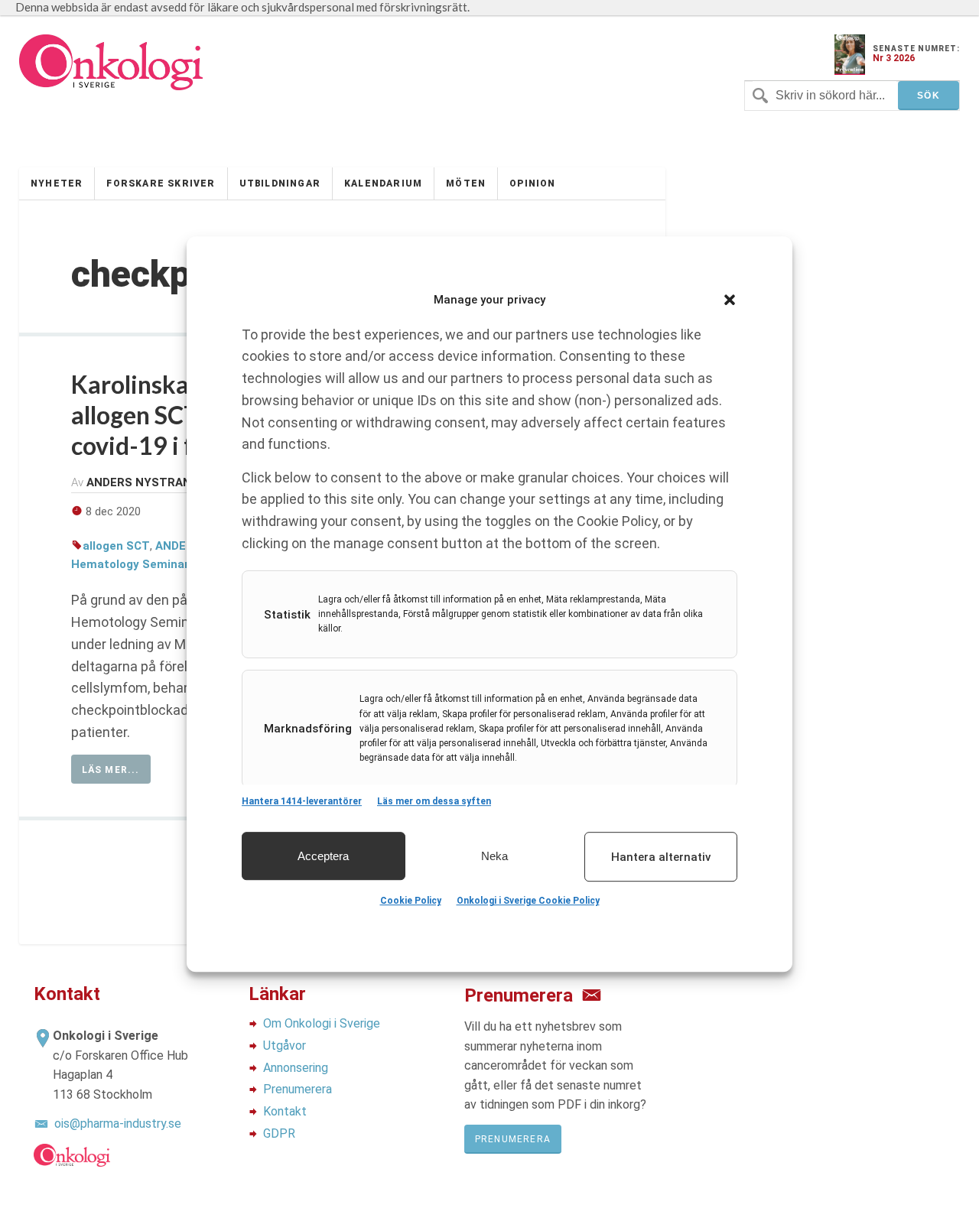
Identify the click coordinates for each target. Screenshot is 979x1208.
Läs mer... (111, 770)
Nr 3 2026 (894, 58)
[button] (729, 299)
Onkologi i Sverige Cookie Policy (528, 900)
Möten (466, 183)
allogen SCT (116, 546)
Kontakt (285, 1111)
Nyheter (57, 183)
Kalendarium (383, 183)
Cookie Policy (410, 900)
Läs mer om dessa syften (434, 801)
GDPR (279, 1133)
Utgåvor (284, 1045)
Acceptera (323, 855)
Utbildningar (279, 183)
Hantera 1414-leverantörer (302, 801)
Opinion (532, 183)
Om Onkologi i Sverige (321, 1023)
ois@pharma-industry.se (117, 1123)
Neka (494, 855)
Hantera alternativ (661, 857)
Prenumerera (297, 1089)
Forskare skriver (160, 183)
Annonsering (295, 1067)
